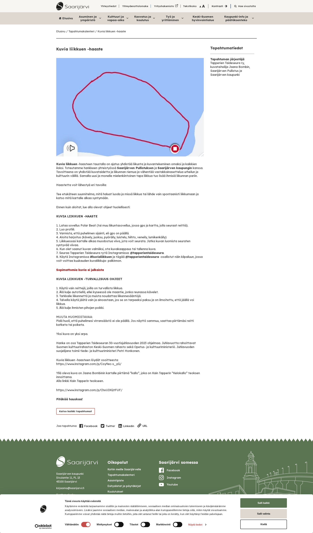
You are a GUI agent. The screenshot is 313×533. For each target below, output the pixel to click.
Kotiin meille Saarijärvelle (124, 469)
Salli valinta (263, 513)
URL (144, 426)
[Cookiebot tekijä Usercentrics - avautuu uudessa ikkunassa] (43, 526)
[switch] (119, 524)
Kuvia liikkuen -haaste (111, 31)
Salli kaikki (264, 502)
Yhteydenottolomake (135, 6)
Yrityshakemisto (164, 6)
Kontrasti (217, 6)
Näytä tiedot (195, 524)
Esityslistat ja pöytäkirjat (124, 486)
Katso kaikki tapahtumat (75, 411)
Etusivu (67, 18)
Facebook (90, 426)
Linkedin (128, 426)
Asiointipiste (116, 480)
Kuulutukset (115, 491)
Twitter (110, 426)
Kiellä (264, 524)
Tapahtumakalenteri (81, 31)
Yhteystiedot (108, 6)
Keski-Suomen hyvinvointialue (203, 18)
